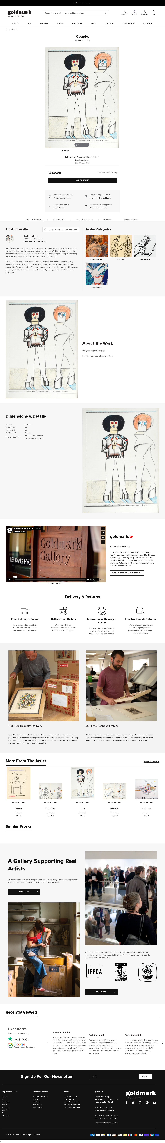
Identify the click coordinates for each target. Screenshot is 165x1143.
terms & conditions (71, 1102)
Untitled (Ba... (115, 808)
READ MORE (24, 892)
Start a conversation (62, 198)
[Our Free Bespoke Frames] (121, 685)
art (3, 1099)
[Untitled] (18, 783)
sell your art (38, 1107)
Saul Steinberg (84, 40)
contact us (37, 1105)
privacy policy (69, 1099)
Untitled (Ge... (50, 808)
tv (3, 1113)
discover (5, 1115)
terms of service (70, 1096)
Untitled (19, 808)
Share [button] (66, 151)
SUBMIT (145, 1077)
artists (4, 1096)
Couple (82, 808)
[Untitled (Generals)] (50, 791)
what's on (6, 1107)
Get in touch (59, 208)
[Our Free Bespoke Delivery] (43, 685)
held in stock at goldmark (100, 198)
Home (8, 29)
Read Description (82, 160)
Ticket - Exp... (146, 808)
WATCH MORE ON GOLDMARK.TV (126, 573)
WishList (134, 14)
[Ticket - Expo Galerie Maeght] (146, 789)
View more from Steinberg (35, 241)
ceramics (5, 1102)
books (4, 1105)
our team (37, 1102)
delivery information (72, 1105)
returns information (72, 1107)
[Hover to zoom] (82, 97)
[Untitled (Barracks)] (114, 791)
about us (5, 1110)
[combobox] (75, 13)
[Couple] (82, 783)
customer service (40, 1096)
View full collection (151, 762)
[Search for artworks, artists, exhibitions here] (105, 13)
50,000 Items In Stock (82, 3)
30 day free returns (98, 208)
